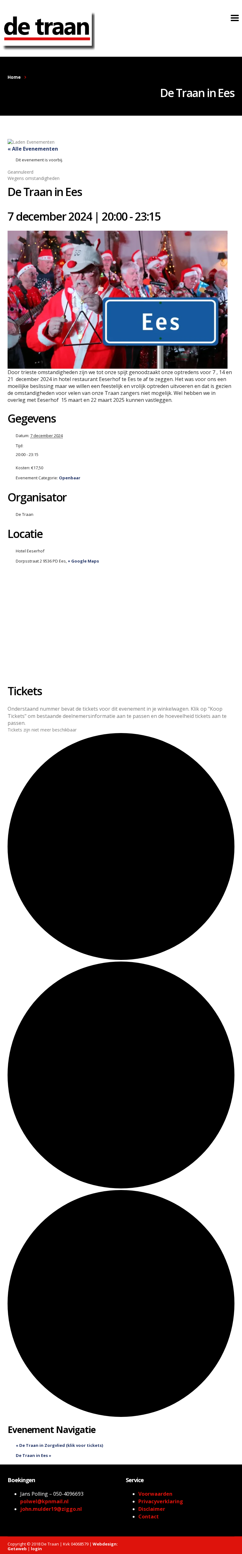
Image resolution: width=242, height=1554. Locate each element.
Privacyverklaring (160, 1501)
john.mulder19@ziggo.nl (51, 1508)
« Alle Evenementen (33, 148)
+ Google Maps (83, 561)
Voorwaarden (155, 1493)
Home (14, 77)
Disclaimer (151, 1508)
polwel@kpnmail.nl (44, 1501)
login (36, 1548)
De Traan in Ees (33, 1455)
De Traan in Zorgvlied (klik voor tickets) (59, 1445)
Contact (148, 1516)
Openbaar (69, 478)
